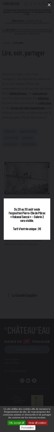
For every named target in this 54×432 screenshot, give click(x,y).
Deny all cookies (37, 422)
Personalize (27, 427)
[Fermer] (49, 4)
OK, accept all (16, 422)
